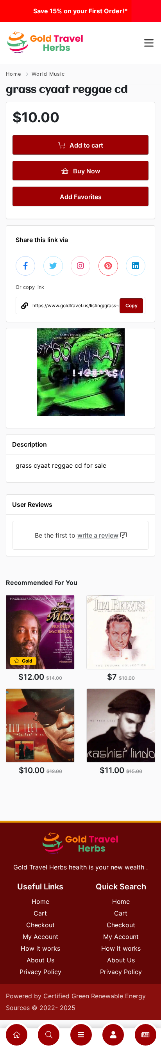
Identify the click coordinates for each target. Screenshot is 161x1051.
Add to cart (85, 145)
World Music (48, 74)
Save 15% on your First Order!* (80, 11)
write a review (97, 535)
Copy (131, 305)
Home (13, 74)
